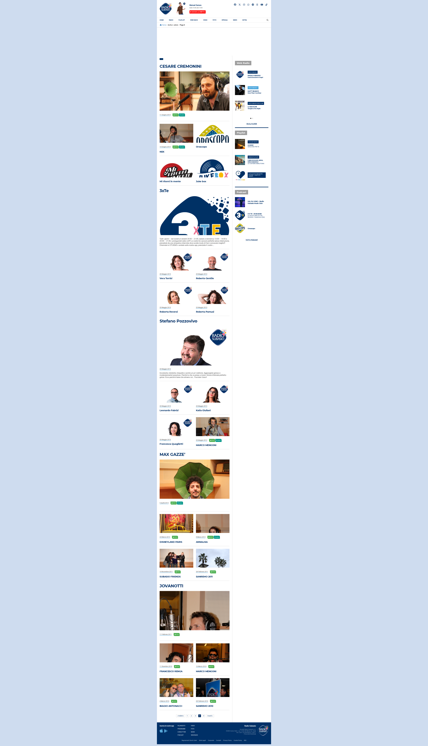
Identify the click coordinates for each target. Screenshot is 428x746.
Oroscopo (201, 146)
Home (162, 20)
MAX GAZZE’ (172, 454)
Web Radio (194, 20)
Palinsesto (181, 725)
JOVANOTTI (171, 585)
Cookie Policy (238, 740)
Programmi (181, 729)
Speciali (225, 20)
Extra (244, 20)
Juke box (201, 181)
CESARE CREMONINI (180, 66)
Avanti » (210, 716)
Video (205, 20)
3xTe (164, 190)
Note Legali (202, 740)
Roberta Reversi (169, 311)
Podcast (181, 735)
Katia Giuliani (203, 410)
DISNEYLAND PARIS (171, 542)
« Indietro (180, 716)
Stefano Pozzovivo (178, 321)
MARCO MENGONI (206, 445)
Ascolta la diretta (198, 12)
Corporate (211, 740)
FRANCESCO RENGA (171, 671)
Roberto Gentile (205, 278)
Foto (214, 20)
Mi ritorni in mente (170, 181)
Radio (171, 20)
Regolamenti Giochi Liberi (189, 740)
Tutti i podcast (252, 240)
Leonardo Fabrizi (169, 410)
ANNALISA (202, 542)
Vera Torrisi (166, 278)
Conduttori (182, 732)
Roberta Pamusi (205, 311)
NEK (162, 151)
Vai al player (251, 124)
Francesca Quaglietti (171, 444)
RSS (245, 740)
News (235, 20)
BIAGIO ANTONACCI (171, 706)
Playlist (182, 20)
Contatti (218, 740)
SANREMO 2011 (204, 576)
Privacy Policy (227, 740)
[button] (250, 118)
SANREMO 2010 (204, 706)
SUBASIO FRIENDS (170, 576)
